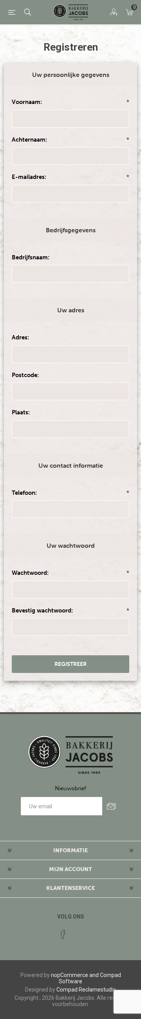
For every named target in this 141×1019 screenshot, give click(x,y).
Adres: (20, 337)
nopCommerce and (75, 975)
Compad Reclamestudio (86, 989)
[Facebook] (63, 934)
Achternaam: (29, 139)
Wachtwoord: (30, 572)
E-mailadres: (29, 176)
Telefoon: (24, 492)
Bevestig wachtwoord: (42, 610)
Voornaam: (27, 102)
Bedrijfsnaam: (30, 257)
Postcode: (25, 375)
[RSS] (78, 932)
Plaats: (21, 412)
